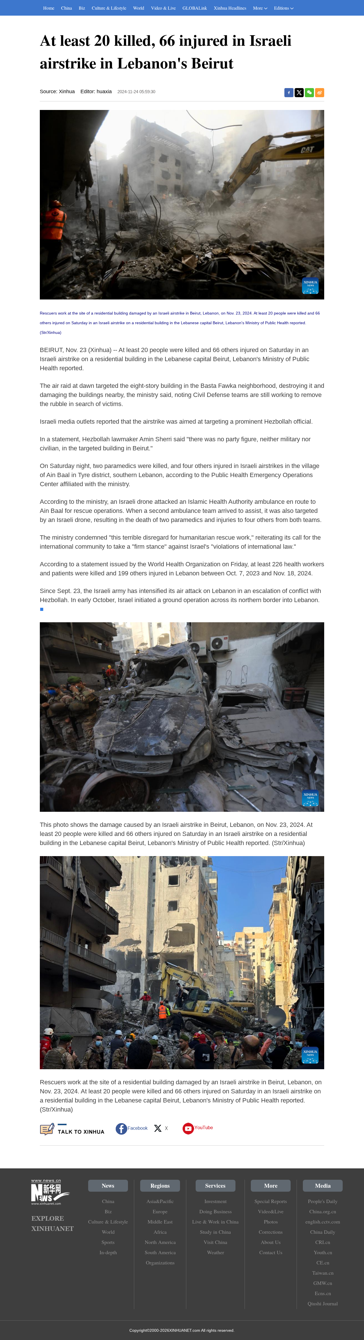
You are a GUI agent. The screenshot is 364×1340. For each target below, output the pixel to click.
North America (160, 1242)
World (138, 8)
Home (48, 8)
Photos (271, 1221)
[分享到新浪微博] (319, 92)
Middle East (160, 1221)
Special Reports (271, 1201)
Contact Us (270, 1252)
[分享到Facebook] (288, 92)
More (258, 8)
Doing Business (215, 1211)
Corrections (271, 1231)
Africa (160, 1231)
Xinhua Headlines (230, 8)
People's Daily (323, 1201)
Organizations (160, 1262)
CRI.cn (322, 1242)
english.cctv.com (322, 1221)
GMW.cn (322, 1282)
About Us (271, 1242)
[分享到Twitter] (299, 92)
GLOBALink (195, 8)
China (66, 8)
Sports (108, 1242)
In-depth (108, 1252)
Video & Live (163, 8)
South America (160, 1252)
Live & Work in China (215, 1221)
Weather (215, 1252)
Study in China (215, 1231)
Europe (160, 1211)
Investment (215, 1201)
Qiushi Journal (323, 1303)
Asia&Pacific (160, 1201)
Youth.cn (323, 1252)
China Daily (322, 1231)
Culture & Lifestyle (109, 8)
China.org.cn (322, 1211)
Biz (82, 8)
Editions (281, 8)
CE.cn (323, 1262)
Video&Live (271, 1211)
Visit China (215, 1242)
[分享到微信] (309, 92)
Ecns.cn (323, 1293)
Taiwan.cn (323, 1272)
